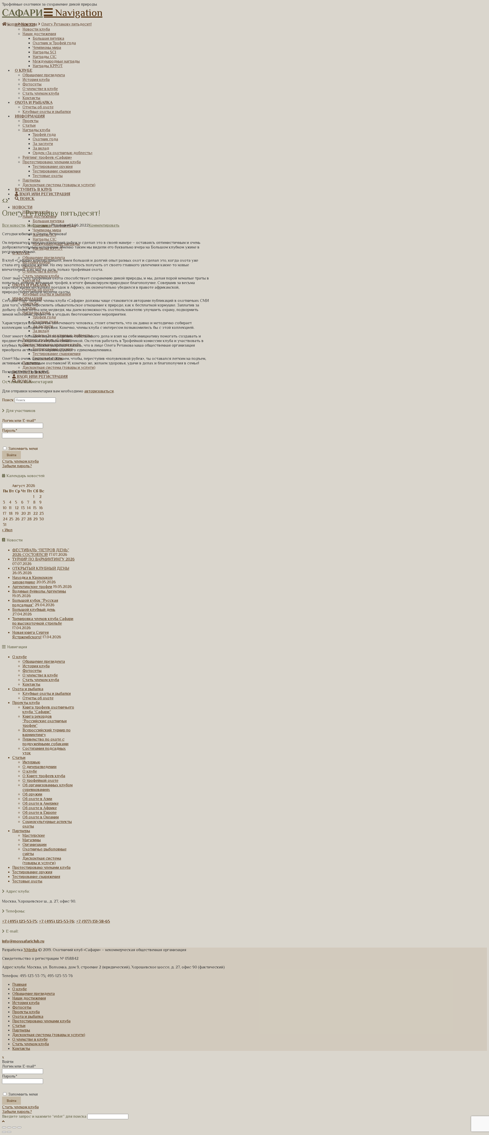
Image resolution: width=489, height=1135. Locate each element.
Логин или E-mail (19, 420)
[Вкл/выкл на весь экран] (14, 1127)
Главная (19, 984)
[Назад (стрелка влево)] (4, 1132)
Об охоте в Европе (39, 812)
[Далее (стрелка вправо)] (9, 1132)
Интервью (31, 762)
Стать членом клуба (20, 461)
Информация (38, 225)
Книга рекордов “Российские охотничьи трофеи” (44, 721)
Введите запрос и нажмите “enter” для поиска (44, 1116)
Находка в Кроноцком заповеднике (32, 579)
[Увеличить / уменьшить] (19, 1127)
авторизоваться (99, 391)
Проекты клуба (26, 702)
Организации (34, 844)
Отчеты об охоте (37, 698)
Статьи (18, 757)
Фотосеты (32, 670)
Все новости (13, 225)
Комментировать (104, 225)
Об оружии (32, 794)
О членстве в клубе (40, 675)
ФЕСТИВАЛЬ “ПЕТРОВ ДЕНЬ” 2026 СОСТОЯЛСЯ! (40, 552)
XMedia (30, 950)
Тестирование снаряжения (36, 876)
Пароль (9, 430)
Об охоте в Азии (37, 799)
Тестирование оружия (32, 872)
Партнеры (21, 831)
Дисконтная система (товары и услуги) (41, 860)
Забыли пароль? (17, 466)
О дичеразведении (39, 766)
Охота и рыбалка (27, 689)
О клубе (19, 657)
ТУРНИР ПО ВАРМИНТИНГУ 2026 (43, 559)
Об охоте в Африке (39, 808)
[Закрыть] (4, 1127)
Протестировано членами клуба (41, 867)
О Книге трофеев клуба (43, 776)
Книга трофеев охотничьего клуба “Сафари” (48, 709)
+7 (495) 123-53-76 (56, 921)
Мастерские (33, 835)
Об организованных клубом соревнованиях (47, 787)
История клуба (36, 666)
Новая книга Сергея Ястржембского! (30, 634)
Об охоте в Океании (40, 817)
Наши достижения (29, 998)
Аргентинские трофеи (32, 586)
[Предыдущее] (4, 200)
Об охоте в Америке (40, 803)
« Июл (7, 530)
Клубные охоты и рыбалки (46, 693)
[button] (73, 12)
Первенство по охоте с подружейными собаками (45, 741)
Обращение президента (43, 661)
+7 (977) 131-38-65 (93, 921)
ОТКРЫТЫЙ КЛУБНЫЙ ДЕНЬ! (40, 568)
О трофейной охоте (40, 780)
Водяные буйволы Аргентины (39, 591)
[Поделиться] (9, 1127)
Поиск (8, 400)
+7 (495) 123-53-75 (19, 921)
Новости (29, 24)
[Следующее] (7, 200)
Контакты (31, 684)
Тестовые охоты (27, 881)
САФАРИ (22, 12)
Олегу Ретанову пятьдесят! (66, 24)
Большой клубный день (33, 609)
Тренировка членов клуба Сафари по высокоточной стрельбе (42, 621)
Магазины (31, 840)
